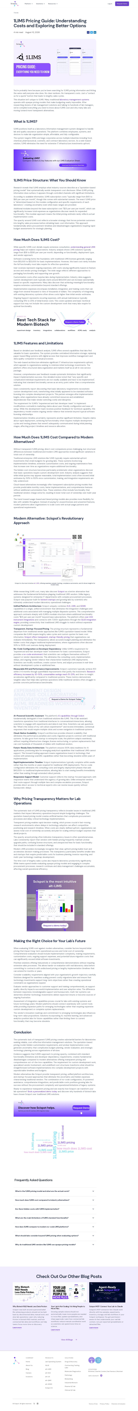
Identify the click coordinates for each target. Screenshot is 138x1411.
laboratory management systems (74, 99)
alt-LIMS (36, 583)
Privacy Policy (104, 1404)
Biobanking (69, 1379)
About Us (29, 1365)
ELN (68, 606)
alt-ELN (48, 1373)
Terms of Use (93, 1404)
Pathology (68, 1375)
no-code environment (33, 654)
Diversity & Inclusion (118, 1404)
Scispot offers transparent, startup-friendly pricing (47, 637)
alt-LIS (47, 1377)
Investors (29, 1377)
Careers (28, 1373)
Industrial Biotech (71, 1383)
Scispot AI (49, 1388)
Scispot (61, 591)
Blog (27, 1369)
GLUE (47, 1365)
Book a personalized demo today (42, 1091)
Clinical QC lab (70, 1390)
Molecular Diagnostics (73, 1371)
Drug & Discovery (71, 1362)
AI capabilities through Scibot (71, 715)
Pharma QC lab (70, 1386)
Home (28, 1362)
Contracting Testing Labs (72, 1366)
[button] (29, 3)
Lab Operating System (53, 1362)
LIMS (73, 606)
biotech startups (48, 599)
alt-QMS (48, 1380)
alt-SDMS (48, 1384)
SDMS (83, 606)
